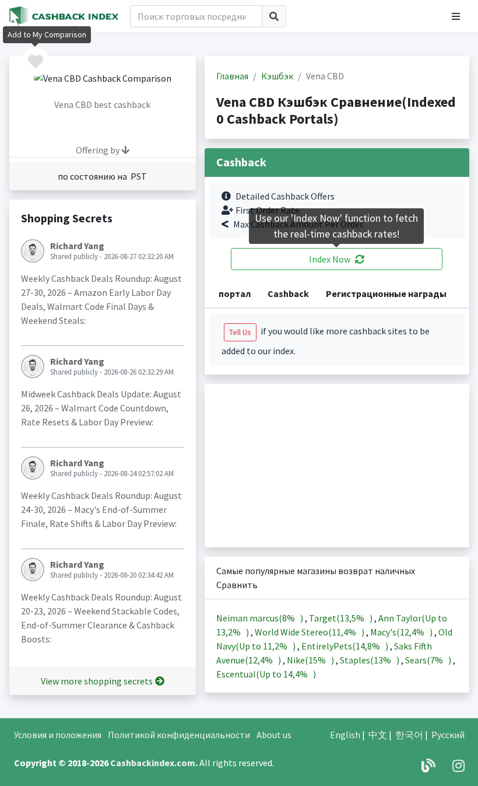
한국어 (409, 734)
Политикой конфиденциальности (179, 734)
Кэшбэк (277, 76)
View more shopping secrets (97, 681)
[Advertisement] (337, 465)
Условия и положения (57, 734)
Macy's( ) (402, 632)
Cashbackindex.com (152, 762)
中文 (377, 734)
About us (273, 734)
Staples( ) (370, 660)
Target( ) (341, 618)
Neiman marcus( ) (260, 618)
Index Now (329, 259)
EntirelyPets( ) (345, 646)
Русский (448, 734)
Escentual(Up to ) (266, 674)
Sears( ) (429, 660)
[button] (455, 16)
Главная (232, 76)
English (345, 734)
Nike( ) (311, 660)
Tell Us (240, 332)
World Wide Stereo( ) (310, 632)
